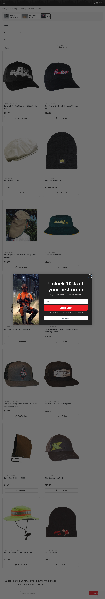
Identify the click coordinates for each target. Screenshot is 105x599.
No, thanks (66, 318)
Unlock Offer (66, 308)
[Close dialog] (90, 276)
